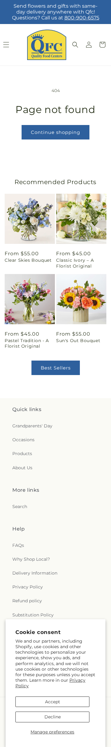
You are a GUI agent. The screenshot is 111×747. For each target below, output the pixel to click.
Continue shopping (55, 132)
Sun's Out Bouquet (78, 340)
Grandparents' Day (32, 426)
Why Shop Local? (31, 559)
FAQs (18, 545)
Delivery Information (34, 573)
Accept (52, 702)
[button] (75, 44)
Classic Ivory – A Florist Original (75, 263)
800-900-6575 (81, 18)
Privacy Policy (27, 587)
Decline (52, 717)
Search (19, 506)
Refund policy (27, 601)
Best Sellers (56, 368)
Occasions (23, 439)
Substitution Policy (33, 615)
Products (22, 453)
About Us (22, 467)
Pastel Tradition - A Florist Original (27, 343)
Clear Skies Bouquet (28, 260)
